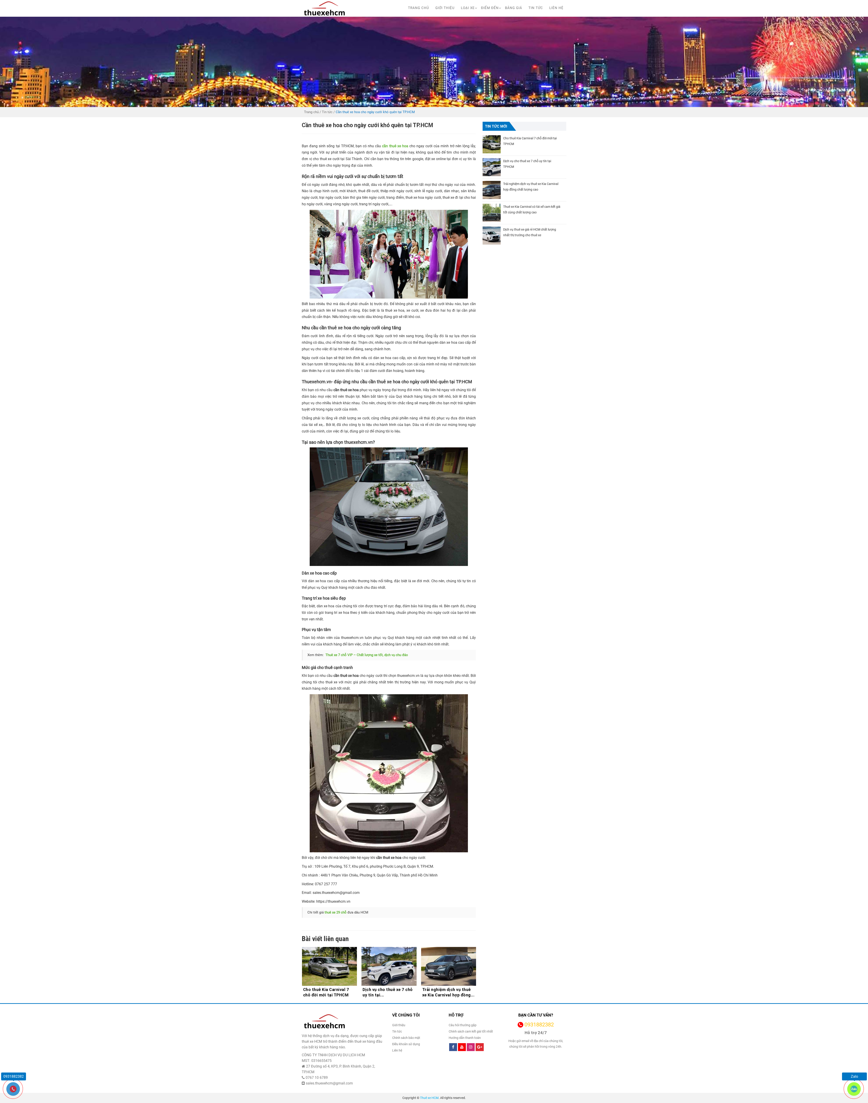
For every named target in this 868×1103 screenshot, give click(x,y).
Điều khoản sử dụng (406, 1044)
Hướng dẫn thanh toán (465, 1038)
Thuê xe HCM (429, 1098)
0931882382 (539, 1025)
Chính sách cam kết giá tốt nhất (471, 1031)
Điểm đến (490, 8)
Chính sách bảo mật (406, 1038)
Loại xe (468, 8)
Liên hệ (556, 8)
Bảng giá (513, 8)
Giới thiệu (445, 8)
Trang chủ (418, 8)
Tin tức (535, 8)
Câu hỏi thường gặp (462, 1025)
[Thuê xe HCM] (324, 8)
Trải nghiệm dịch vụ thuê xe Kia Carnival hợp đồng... (389, 992)
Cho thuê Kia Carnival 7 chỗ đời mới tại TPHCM (445, 992)
